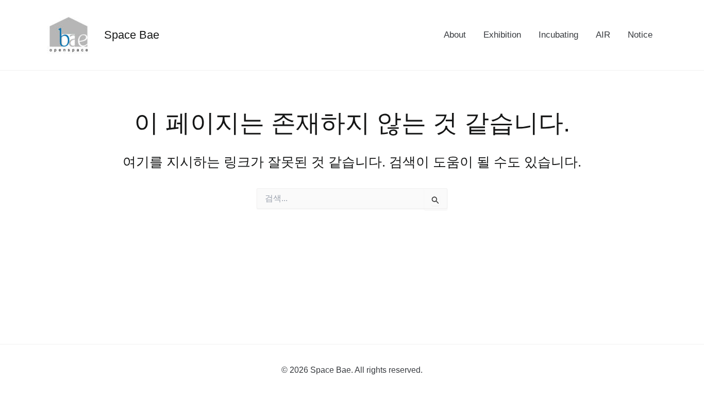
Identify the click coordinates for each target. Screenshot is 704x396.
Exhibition (502, 35)
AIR (603, 35)
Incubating (558, 35)
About (455, 35)
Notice (640, 35)
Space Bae (131, 34)
